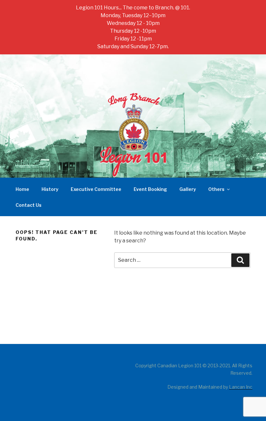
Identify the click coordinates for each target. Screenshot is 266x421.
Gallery (187, 189)
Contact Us (29, 205)
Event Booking (150, 189)
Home (22, 189)
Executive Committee (96, 189)
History (50, 189)
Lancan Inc (240, 387)
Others (216, 189)
